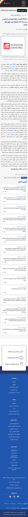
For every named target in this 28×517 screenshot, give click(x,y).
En (9, 3)
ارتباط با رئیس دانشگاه (13, 352)
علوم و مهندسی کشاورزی (14, 414)
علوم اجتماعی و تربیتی (14, 406)
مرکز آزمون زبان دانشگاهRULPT (14, 456)
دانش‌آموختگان (14, 450)
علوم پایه (14, 382)
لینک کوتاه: (24, 178)
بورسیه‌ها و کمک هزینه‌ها (14, 437)
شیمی (14, 408)
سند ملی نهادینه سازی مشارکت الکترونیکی (14, 469)
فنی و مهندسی (14, 390)
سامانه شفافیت (14, 465)
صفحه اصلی (24, 15)
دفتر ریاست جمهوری (14, 429)
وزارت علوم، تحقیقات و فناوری (14, 426)
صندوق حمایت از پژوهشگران (14, 434)
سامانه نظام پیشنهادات (13, 358)
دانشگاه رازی (5, 57)
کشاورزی (14, 384)
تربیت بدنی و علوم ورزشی (14, 392)
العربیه (7, 3)
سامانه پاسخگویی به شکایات (12, 364)
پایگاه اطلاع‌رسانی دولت (14, 431)
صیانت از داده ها (14, 462)
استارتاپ (14, 460)
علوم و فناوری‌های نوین (14, 411)
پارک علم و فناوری (14, 439)
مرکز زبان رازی (14, 453)
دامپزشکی (14, 403)
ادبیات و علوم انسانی (14, 387)
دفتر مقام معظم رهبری (14, 423)
